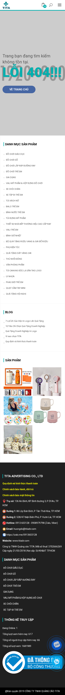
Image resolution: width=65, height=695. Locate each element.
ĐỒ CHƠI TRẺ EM (14, 171)
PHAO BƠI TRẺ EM (14, 282)
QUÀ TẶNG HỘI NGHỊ (16, 294)
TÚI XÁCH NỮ (12, 200)
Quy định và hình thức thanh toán (21, 341)
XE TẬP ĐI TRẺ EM (14, 195)
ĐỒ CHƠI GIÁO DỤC (15, 154)
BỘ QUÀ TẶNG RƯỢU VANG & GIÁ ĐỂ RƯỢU (27, 241)
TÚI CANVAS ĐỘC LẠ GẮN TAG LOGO (24, 270)
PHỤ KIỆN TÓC (13, 247)
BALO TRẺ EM (12, 206)
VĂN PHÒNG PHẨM (15, 264)
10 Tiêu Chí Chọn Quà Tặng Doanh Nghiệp (25, 326)
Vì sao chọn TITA (13, 336)
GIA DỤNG (11, 177)
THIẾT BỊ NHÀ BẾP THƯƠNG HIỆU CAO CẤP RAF (28, 224)
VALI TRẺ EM (12, 230)
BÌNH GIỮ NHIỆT (13, 235)
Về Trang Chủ (19, 89)
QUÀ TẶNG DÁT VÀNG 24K (19, 253)
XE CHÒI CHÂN (13, 189)
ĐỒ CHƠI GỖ (12, 160)
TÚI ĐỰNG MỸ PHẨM (16, 218)
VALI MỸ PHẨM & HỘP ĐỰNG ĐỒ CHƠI (24, 183)
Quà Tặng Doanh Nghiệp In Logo (21, 331)
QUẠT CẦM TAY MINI (15, 288)
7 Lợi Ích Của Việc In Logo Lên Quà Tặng (25, 321)
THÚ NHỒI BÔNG (14, 259)
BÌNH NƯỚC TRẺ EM (15, 212)
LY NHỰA (10, 276)
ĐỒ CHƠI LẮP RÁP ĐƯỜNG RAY (20, 165)
